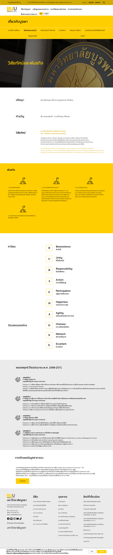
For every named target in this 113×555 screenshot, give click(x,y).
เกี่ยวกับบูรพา (26, 9)
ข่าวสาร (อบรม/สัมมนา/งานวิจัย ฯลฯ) (68, 536)
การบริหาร (62, 30)
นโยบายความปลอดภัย (89, 505)
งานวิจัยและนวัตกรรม (58, 9)
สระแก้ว (97, 2)
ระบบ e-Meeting (62, 513)
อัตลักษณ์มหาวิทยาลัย (48, 30)
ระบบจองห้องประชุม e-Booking (66, 517)
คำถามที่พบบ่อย (37, 520)
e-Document (61, 502)
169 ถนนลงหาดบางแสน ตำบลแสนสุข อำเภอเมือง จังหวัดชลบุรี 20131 (17, 506)
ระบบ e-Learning (37, 513)
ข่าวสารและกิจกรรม (75, 9)
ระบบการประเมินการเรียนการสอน (41, 502)
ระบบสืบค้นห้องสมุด (63, 520)
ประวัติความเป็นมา (14, 30)
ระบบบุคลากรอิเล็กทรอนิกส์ (65, 532)
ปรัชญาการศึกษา (75, 30)
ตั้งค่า (92, 551)
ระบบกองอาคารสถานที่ (64, 524)
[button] (104, 2)
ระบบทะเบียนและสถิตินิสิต (39, 505)
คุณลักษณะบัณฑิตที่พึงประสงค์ (95, 30)
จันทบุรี (91, 2)
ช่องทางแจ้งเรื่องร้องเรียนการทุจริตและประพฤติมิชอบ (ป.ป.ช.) (93, 520)
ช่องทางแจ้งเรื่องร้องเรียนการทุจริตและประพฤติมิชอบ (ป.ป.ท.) (93, 525)
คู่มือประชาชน (86, 530)
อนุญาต (102, 551)
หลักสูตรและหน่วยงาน (41, 9)
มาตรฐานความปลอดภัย (89, 509)
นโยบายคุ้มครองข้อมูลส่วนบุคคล (92, 502)
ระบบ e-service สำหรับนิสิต (40, 524)
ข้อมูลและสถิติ (32, 36)
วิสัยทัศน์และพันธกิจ (30, 30)
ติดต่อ (83, 36)
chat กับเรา (86, 541)
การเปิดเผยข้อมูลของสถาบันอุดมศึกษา (93, 538)
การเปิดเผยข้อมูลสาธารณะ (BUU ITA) (93, 534)
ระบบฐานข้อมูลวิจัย (63, 528)
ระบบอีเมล (35, 517)
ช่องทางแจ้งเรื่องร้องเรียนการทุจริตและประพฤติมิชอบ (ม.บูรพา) (93, 514)
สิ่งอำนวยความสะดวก (29, 14)
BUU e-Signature (63, 505)
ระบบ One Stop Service (39, 509)
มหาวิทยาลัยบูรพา (16, 528)
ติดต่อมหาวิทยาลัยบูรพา (15, 523)
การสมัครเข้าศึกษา (14, 2)
